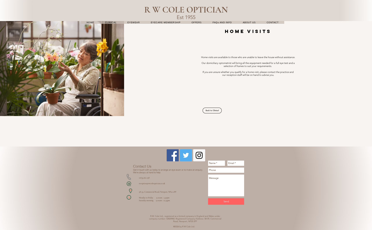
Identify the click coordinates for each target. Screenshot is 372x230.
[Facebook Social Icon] (173, 155)
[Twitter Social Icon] (186, 155)
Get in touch (139, 169)
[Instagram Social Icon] (199, 155)
